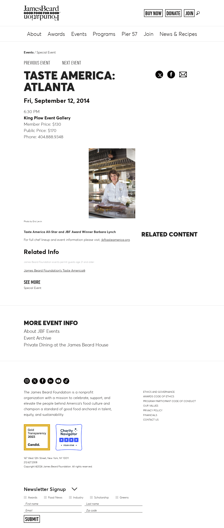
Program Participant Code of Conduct (169, 401)
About (34, 34)
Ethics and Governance (159, 391)
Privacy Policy (152, 410)
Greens (124, 497)
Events (79, 34)
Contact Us (151, 419)
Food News (55, 497)
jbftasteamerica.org (115, 240)
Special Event (46, 52)
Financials (150, 415)
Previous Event (37, 62)
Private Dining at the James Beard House (66, 345)
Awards (56, 34)
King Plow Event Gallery (47, 118)
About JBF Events (41, 331)
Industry (78, 497)
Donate (173, 13)
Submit (32, 519)
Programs (104, 34)
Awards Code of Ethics (158, 396)
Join (189, 13)
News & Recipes (178, 34)
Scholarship (101, 497)
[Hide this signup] (73, 489)
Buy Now (153, 13)
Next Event (71, 62)
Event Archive (37, 338)
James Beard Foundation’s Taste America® (54, 270)
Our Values (150, 405)
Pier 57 (129, 34)
